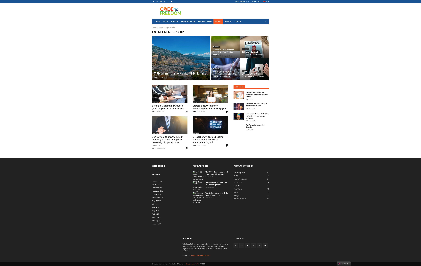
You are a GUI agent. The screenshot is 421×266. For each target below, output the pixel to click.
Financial (228, 22)
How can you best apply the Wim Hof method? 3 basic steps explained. (257, 116)
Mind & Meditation (188, 22)
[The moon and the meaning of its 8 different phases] (239, 106)
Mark (153, 111)
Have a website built (192, 264)
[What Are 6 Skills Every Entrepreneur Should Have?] (254, 69)
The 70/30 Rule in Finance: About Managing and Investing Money (257, 95)
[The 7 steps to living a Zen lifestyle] (239, 128)
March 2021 (156, 217)
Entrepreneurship (198, 102)
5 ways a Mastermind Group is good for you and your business (168, 107)
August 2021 (156, 201)
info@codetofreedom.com (200, 255)
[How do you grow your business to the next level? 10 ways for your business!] (225, 69)
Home (158, 22)
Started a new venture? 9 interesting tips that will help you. (209, 107)
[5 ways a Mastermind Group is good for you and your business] (169, 94)
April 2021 (155, 214)
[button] (266, 22)
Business (218, 22)
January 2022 (156, 184)
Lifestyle (174, 22)
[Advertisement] (229, 11)
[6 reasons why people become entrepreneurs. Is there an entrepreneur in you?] (210, 125)
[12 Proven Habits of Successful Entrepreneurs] (254, 47)
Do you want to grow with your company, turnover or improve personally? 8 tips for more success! (167, 141)
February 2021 (157, 221)
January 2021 (156, 224)
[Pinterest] (164, 1)
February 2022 (157, 181)
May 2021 (155, 211)
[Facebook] (153, 1)
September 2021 (158, 198)
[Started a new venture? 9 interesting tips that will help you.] (210, 94)
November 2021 (157, 191)
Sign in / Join (255, 1)
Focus (157, 70)
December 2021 (157, 188)
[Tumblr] (168, 1)
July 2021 (155, 204)
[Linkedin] (160, 1)
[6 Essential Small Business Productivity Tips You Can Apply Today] (225, 47)
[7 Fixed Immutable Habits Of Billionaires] (181, 58)
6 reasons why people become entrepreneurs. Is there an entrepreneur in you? (208, 140)
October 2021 (157, 194)
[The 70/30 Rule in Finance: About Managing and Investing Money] (239, 95)
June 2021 (155, 207)
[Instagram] (157, 1)
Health (165, 22)
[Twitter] (171, 1)
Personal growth (205, 22)
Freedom (238, 22)
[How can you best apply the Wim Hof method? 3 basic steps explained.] (239, 116)
